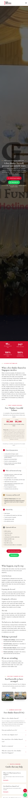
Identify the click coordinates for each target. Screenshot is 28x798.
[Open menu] (26, 3)
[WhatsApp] (25, 795)
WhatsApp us (14, 555)
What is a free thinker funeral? (10, 718)
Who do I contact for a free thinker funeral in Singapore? (11, 752)
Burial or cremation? (7, 746)
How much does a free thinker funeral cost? (12, 740)
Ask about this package (14, 551)
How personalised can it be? (9, 730)
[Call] (25, 790)
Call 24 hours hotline (15, 178)
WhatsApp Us (15, 182)
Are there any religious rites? (10, 734)
